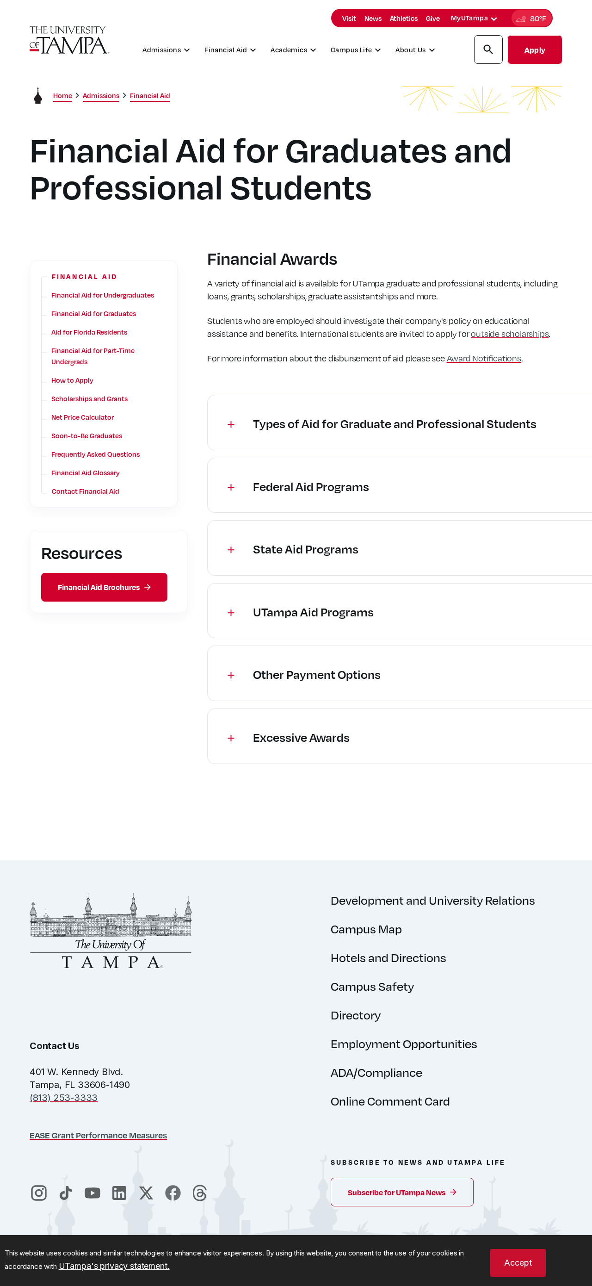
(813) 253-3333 (64, 1097)
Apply (534, 50)
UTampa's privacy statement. (114, 1266)
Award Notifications (484, 358)
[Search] (488, 51)
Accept (518, 1262)
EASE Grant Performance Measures (98, 1135)
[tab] (494, 19)
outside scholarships (510, 333)
